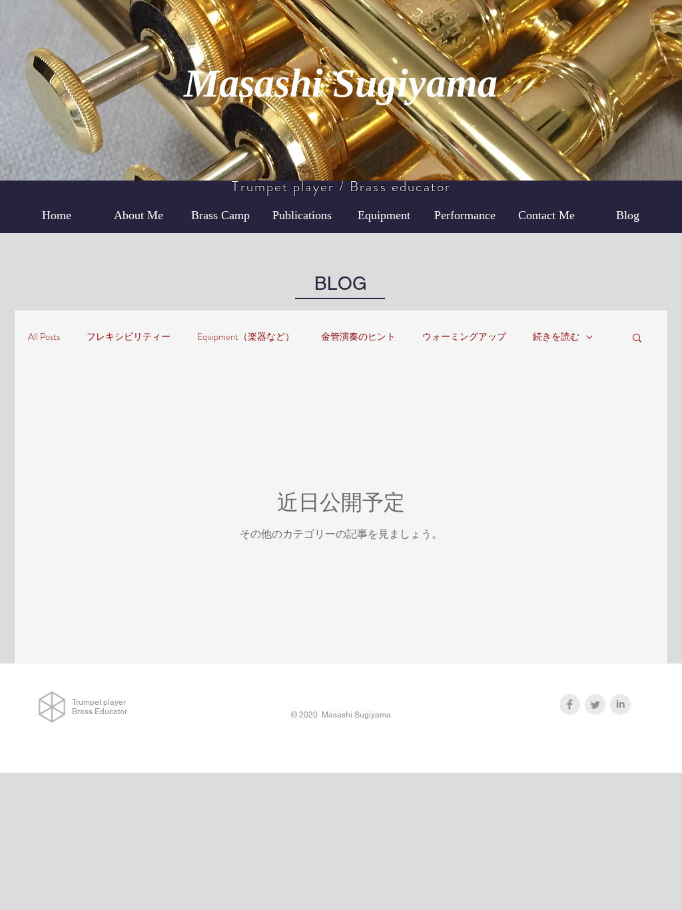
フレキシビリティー (128, 336)
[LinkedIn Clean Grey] (620, 704)
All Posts (44, 336)
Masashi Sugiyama (341, 83)
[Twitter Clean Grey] (595, 704)
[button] (637, 339)
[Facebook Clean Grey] (569, 704)
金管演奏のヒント (358, 336)
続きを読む (556, 336)
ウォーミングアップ (464, 336)
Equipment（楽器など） (245, 336)
